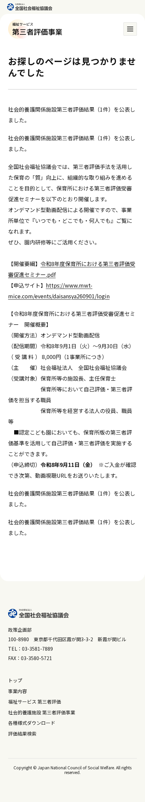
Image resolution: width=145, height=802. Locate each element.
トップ (15, 680)
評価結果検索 (22, 733)
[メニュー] (130, 29)
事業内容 (17, 691)
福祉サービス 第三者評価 (34, 701)
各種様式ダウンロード (31, 722)
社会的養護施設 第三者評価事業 (41, 712)
